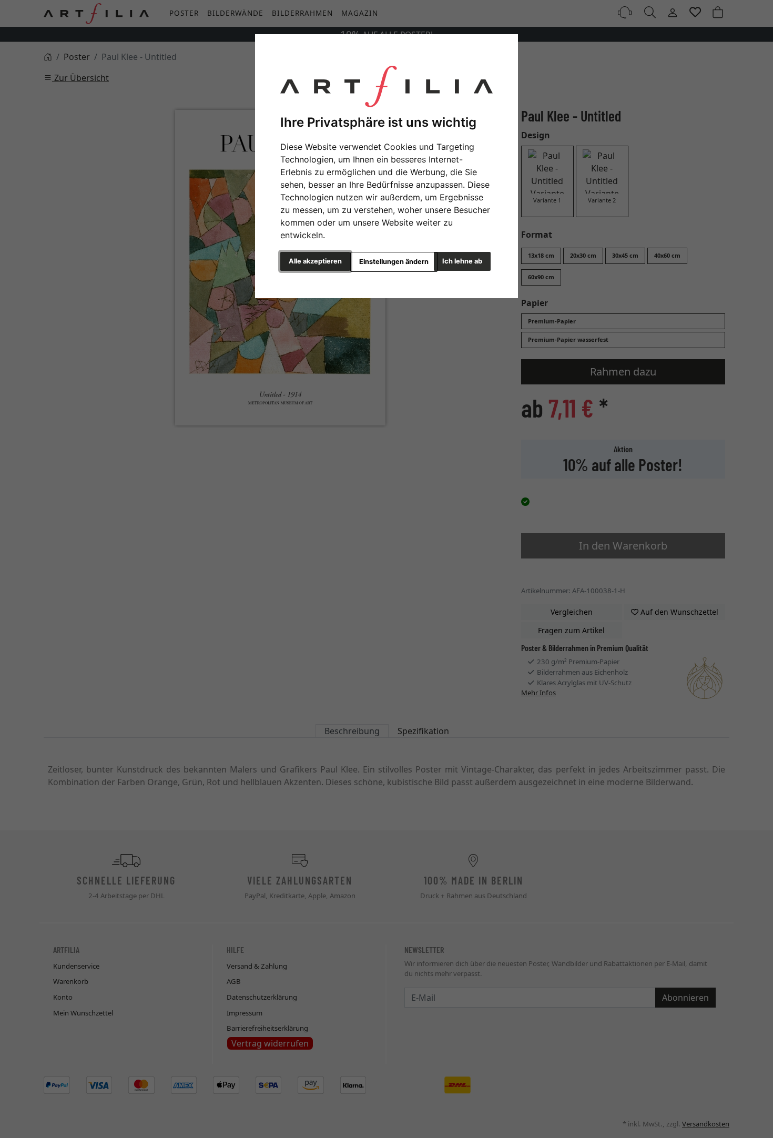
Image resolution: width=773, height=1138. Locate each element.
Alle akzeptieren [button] (315, 261)
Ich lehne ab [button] (462, 261)
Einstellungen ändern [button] (394, 262)
